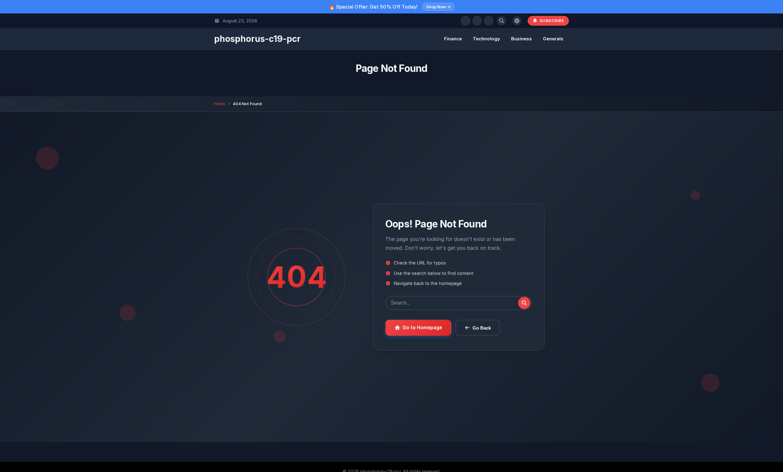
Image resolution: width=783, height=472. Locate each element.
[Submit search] (524, 303)
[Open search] (501, 20)
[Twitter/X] (477, 20)
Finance (453, 39)
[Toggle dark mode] (516, 20)
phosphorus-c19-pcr (257, 39)
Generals (553, 39)
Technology (486, 39)
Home (219, 103)
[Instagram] (488, 20)
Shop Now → (438, 6)
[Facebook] (465, 20)
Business (521, 39)
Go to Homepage (422, 327)
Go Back (482, 327)
